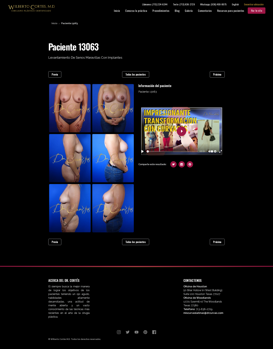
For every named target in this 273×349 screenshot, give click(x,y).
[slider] (172, 151)
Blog (177, 11)
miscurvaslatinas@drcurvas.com (203, 312)
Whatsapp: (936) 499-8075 (213, 4)
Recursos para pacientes (230, 11)
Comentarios (205, 11)
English (235, 4)
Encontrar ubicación (254, 4)
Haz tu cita (256, 10)
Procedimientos (160, 11)
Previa (55, 74)
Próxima (217, 74)
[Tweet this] (173, 164)
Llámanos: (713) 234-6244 (154, 4)
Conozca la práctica (136, 11)
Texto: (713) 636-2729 (184, 4)
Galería (189, 11)
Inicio (117, 11)
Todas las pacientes (135, 74)
